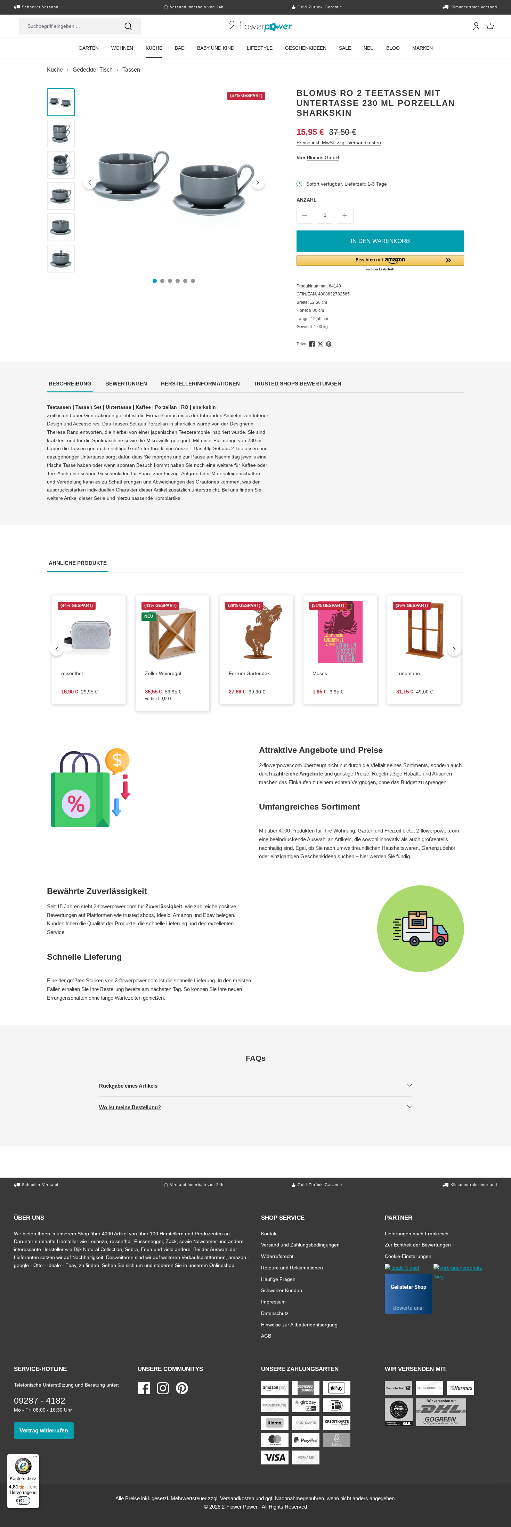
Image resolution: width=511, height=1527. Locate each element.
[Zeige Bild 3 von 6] (170, 281)
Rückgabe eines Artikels (134, 1085)
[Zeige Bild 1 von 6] (155, 281)
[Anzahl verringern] (305, 215)
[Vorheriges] (90, 182)
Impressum (273, 1302)
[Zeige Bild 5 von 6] (185, 281)
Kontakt (269, 1233)
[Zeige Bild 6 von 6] (193, 281)
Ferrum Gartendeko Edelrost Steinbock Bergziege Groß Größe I (252, 674)
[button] (380, 263)
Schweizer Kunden (281, 1290)
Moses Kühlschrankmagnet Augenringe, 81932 (340, 674)
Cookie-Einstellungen (408, 1256)
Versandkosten (237, 1498)
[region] (157, 182)
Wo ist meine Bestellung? (136, 1107)
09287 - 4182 (39, 1400)
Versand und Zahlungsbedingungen (300, 1245)
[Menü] (35, 1458)
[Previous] (57, 649)
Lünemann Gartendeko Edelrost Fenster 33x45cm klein (419, 674)
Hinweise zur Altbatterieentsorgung (299, 1324)
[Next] (454, 649)
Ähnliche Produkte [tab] (78, 563)
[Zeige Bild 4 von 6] (178, 281)
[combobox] (67, 26)
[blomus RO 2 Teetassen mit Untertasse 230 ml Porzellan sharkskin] (174, 182)
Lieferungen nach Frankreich (416, 1233)
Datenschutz (275, 1313)
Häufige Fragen (278, 1279)
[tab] (70, 384)
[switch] (23, 1500)
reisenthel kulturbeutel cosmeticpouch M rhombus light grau (88, 674)
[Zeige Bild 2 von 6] (162, 281)
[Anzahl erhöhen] (345, 215)
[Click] (261, 26)
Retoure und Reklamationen (292, 1267)
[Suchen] (128, 26)
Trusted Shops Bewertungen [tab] (298, 383)
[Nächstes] (258, 182)
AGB (266, 1336)
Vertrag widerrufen (46, 1430)
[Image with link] (149, 787)
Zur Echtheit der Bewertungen (418, 1245)
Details (94, 658)
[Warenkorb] (490, 26)
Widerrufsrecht (277, 1256)
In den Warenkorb (380, 241)
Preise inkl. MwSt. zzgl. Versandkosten (339, 142)
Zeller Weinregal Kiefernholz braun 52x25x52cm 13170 (172, 674)
